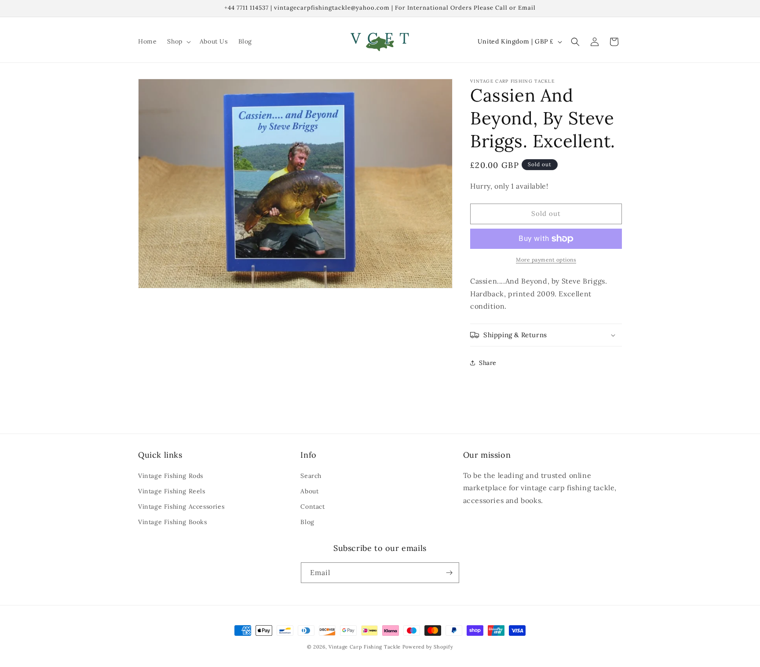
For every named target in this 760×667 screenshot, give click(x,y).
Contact (312, 506)
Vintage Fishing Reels (171, 491)
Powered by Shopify (427, 647)
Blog (307, 522)
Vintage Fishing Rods (170, 476)
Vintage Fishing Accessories (181, 506)
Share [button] (488, 363)
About (309, 491)
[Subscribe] (449, 572)
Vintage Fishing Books (172, 522)
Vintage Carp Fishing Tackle (365, 647)
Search (311, 476)
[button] (178, 41)
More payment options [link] (546, 259)
